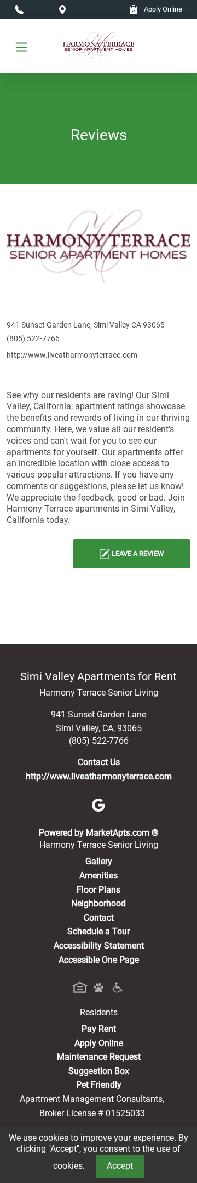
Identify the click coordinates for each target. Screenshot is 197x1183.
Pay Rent (99, 1029)
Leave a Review (137, 553)
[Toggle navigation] (21, 46)
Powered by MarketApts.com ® (99, 833)
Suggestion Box (98, 1071)
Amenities (98, 875)
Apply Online (162, 9)
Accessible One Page (99, 960)
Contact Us (99, 762)
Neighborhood (98, 903)
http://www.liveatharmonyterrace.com (72, 355)
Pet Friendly (98, 1084)
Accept (120, 1166)
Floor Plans (98, 890)
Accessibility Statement (99, 945)
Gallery (98, 861)
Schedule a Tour (98, 931)
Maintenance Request (99, 1057)
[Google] (98, 804)
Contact (99, 917)
